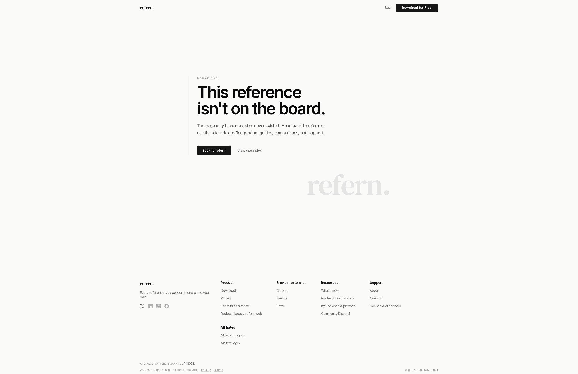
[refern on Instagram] (158, 306)
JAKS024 (188, 363)
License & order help (385, 306)
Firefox (282, 298)
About (374, 290)
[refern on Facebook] (166, 306)
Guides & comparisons (337, 298)
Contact (375, 298)
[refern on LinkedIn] (150, 306)
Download (228, 290)
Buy (388, 7)
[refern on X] (142, 306)
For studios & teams (235, 306)
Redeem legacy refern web (241, 313)
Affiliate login (230, 343)
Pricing (226, 298)
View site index (249, 150)
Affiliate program (233, 335)
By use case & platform (338, 306)
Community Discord (335, 313)
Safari (281, 306)
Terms (218, 370)
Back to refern (214, 150)
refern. (147, 8)
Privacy (206, 370)
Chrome (282, 290)
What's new (330, 290)
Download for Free (417, 7)
